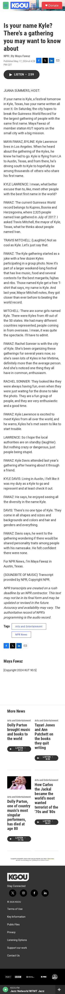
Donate (53, 5)
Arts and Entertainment (28, 626)
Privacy (11, 932)
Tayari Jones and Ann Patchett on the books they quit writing (45, 736)
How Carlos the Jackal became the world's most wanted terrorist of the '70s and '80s (46, 798)
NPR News (21, 634)
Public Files (13, 924)
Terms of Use (15, 909)
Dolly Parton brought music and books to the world (18, 732)
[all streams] (60, 989)
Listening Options (17, 940)
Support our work (17, 948)
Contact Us (13, 955)
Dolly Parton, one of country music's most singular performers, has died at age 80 (18, 815)
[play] (5, 989)
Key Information (16, 916)
